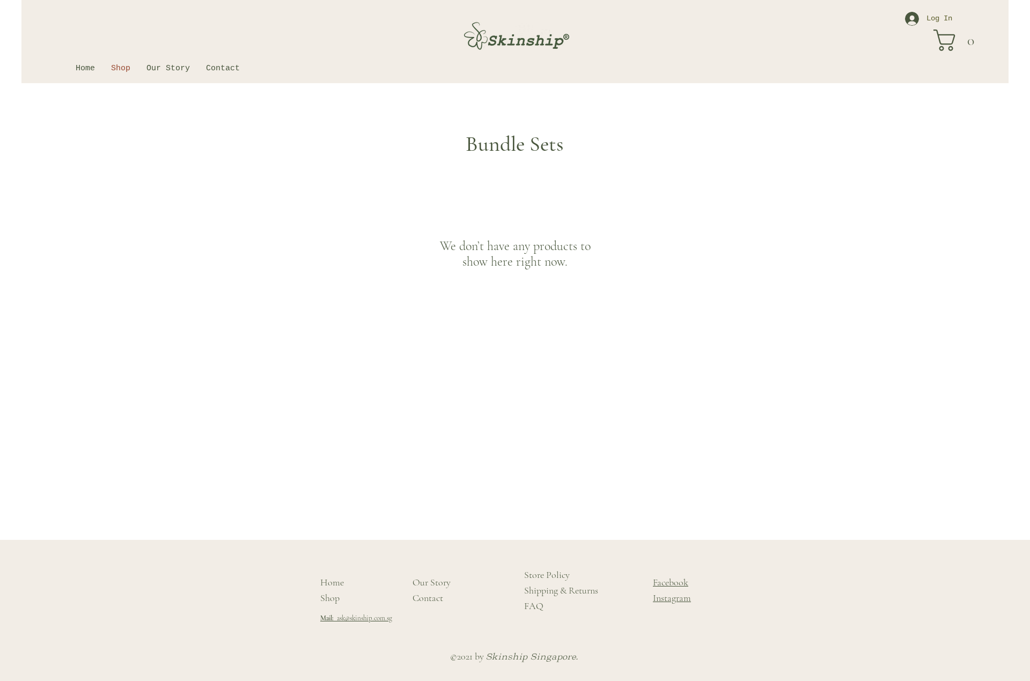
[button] (959, 40)
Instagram (672, 598)
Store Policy (547, 575)
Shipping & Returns (561, 590)
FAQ (533, 606)
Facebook (670, 582)
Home (332, 582)
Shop (330, 598)
